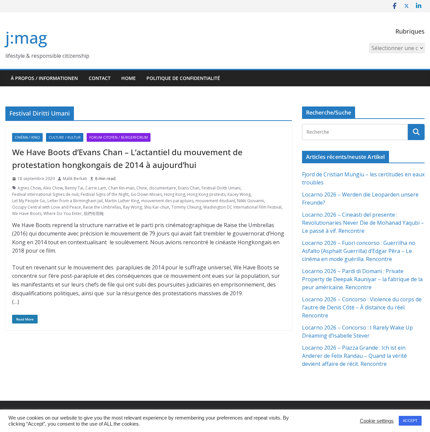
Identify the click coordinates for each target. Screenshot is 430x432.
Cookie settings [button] (377, 421)
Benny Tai (74, 188)
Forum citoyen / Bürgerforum (118, 137)
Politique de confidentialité (183, 78)
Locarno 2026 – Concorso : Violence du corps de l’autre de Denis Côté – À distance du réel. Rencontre (362, 307)
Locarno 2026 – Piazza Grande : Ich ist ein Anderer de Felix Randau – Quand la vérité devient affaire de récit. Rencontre (354, 356)
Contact (100, 78)
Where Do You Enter (62, 213)
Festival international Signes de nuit (45, 194)
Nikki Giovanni (250, 201)
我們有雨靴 (94, 213)
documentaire (162, 188)
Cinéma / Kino (27, 137)
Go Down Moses (146, 194)
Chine (141, 188)
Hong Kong (174, 194)
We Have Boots (26, 213)
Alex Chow (53, 188)
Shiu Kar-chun (156, 207)
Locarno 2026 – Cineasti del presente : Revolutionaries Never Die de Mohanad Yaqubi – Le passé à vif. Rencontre (363, 222)
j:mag (26, 37)
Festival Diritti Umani (221, 188)
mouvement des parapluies (167, 201)
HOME (128, 78)
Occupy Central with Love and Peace (46, 207)
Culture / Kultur (65, 137)
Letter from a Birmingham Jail (75, 201)
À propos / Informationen (44, 78)
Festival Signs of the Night (105, 194)
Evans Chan (189, 188)
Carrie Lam (95, 188)
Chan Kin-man (121, 188)
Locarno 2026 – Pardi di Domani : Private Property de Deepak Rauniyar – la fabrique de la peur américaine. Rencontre (362, 279)
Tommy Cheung (186, 207)
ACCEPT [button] (410, 421)
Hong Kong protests (206, 194)
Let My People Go (28, 201)
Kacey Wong (239, 194)
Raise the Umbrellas (102, 207)
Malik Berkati (75, 178)
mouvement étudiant (215, 201)
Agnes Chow (29, 188)
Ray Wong (132, 207)
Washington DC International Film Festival (242, 207)
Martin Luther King (122, 201)
